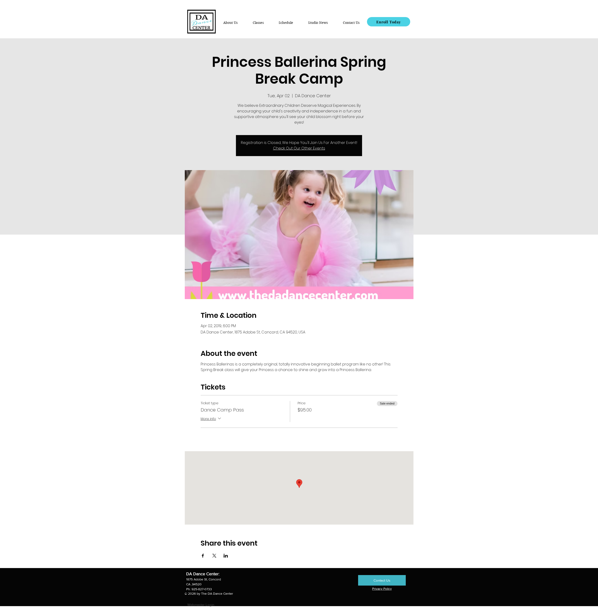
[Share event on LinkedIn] (226, 556)
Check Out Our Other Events (299, 148)
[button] (258, 22)
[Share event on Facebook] (203, 556)
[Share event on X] (214, 556)
